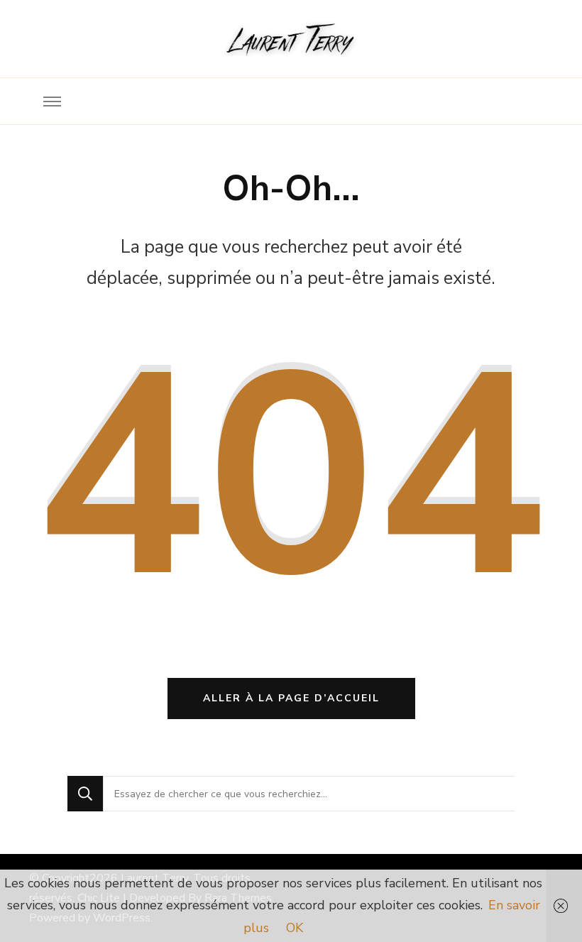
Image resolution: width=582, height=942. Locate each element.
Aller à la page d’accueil (291, 698)
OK (294, 927)
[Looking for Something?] (309, 793)
